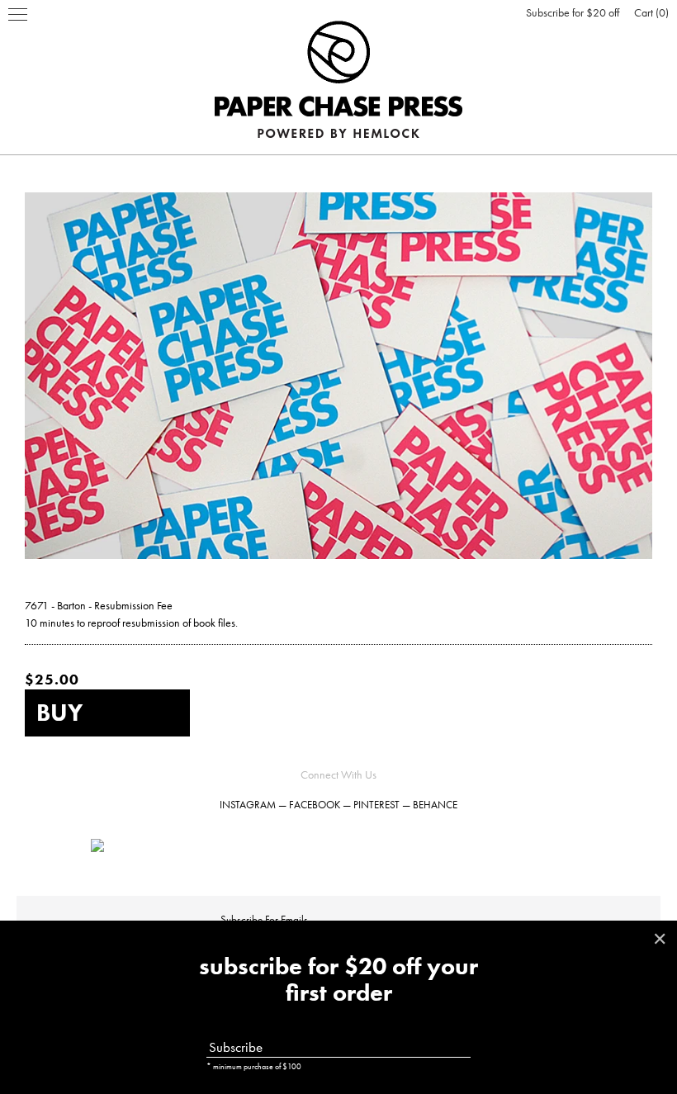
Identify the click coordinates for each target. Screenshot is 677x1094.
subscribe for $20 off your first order (338, 980)
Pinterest (376, 805)
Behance (435, 805)
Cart (649, 12)
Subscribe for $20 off (572, 12)
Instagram (248, 805)
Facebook (314, 805)
